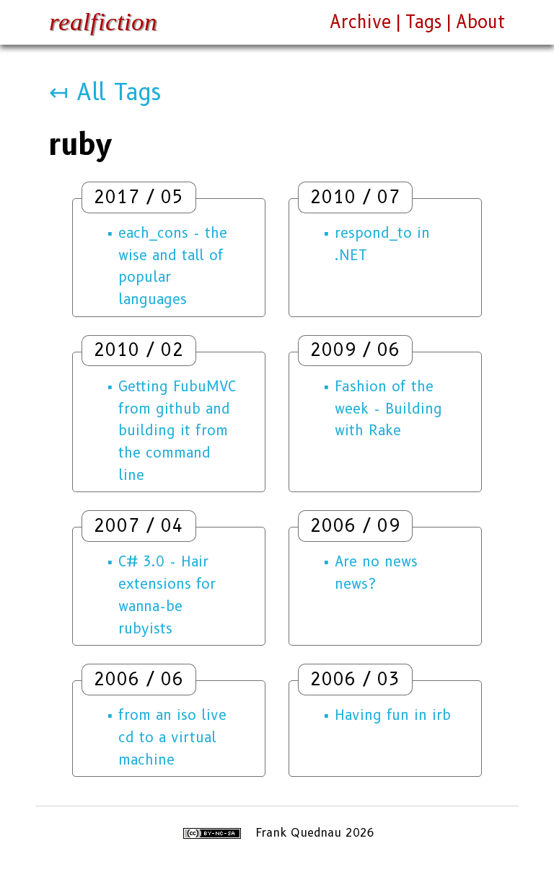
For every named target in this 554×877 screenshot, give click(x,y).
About (480, 22)
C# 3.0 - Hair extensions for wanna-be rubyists (167, 594)
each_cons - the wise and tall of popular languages (172, 266)
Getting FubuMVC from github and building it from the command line (177, 431)
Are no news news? (376, 572)
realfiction (103, 22)
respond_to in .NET (382, 244)
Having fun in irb (393, 715)
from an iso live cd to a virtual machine (172, 736)
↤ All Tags (105, 92)
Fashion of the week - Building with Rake (388, 408)
